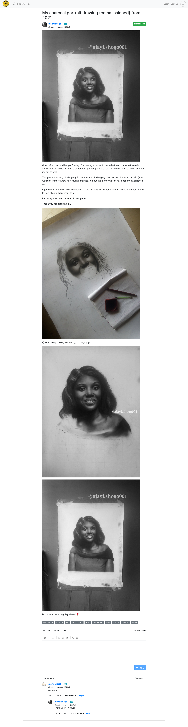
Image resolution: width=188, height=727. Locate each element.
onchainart (98, 622)
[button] (182, 4)
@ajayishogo (55, 23)
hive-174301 (48, 622)
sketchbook (77, 622)
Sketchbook (139, 24)
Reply (141, 667)
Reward (139, 678)
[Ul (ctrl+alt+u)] (67, 638)
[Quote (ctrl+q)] (59, 638)
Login (166, 4)
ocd (108, 622)
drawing (125, 622)
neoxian (59, 622)
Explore (21, 4)
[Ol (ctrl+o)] (63, 638)
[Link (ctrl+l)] (73, 638)
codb (134, 622)
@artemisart (54, 684)
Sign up (174, 4)
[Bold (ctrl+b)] (45, 638)
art (67, 622)
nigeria (116, 622)
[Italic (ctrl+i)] (49, 638)
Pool (29, 4)
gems (88, 622)
